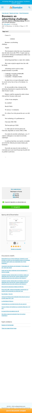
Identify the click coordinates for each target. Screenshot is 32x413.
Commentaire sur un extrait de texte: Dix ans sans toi (14, 304)
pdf (14, 195)
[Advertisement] (16, 173)
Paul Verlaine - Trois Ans (7, 294)
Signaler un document (16, 249)
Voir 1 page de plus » (16, 189)
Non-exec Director (18, 1)
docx (14, 197)
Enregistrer (17, 207)
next (24, 243)
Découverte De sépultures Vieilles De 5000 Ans (12, 286)
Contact (18, 3)
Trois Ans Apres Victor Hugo (9, 328)
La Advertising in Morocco (7, 301)
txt (14, 194)
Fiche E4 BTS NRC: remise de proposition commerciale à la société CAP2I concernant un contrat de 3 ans (15, 290)
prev (7, 243)
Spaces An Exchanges (7, 325)
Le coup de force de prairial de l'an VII (10, 311)
